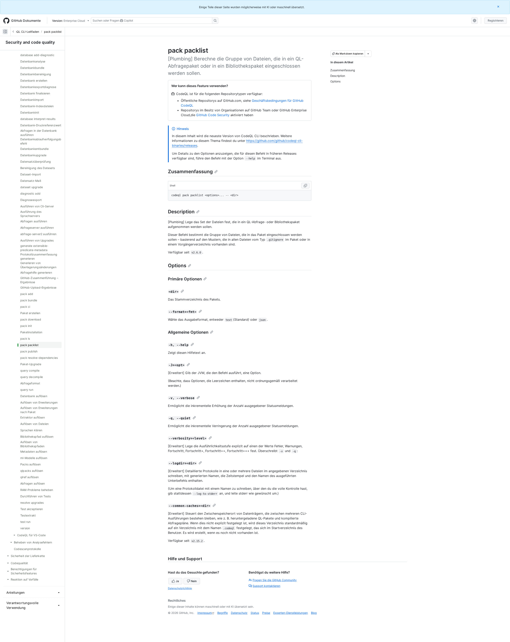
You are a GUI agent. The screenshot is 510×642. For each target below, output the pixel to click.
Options (177, 265)
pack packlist (53, 31)
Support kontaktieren (266, 586)
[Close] (498, 6)
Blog (314, 612)
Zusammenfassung (190, 171)
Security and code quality (30, 42)
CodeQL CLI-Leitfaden (24, 31)
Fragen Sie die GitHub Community (275, 580)
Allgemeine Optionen (188, 332)
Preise (266, 612)
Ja (177, 581)
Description (181, 212)
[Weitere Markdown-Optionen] (368, 53)
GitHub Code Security (213, 115)
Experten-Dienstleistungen (290, 612)
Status (255, 612)
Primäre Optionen (185, 279)
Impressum (204, 612)
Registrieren (495, 20)
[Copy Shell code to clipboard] (305, 185)
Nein (194, 581)
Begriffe (222, 612)
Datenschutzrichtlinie (180, 588)
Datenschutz (239, 612)
